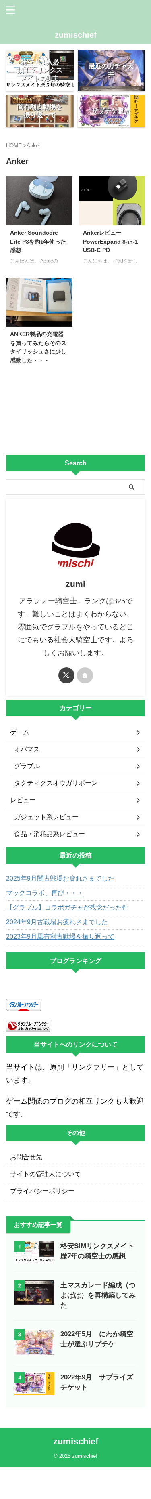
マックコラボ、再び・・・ (44, 892)
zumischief (76, 34)
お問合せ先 (26, 1157)
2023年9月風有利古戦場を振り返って (60, 936)
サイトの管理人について (45, 1174)
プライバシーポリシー (42, 1191)
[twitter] (66, 675)
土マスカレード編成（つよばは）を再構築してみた (98, 1295)
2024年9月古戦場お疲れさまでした (57, 922)
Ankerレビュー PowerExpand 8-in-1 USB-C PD (110, 241)
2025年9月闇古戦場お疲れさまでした (60, 878)
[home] (85, 675)
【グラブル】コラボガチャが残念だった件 (67, 907)
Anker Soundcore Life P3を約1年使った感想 (38, 241)
